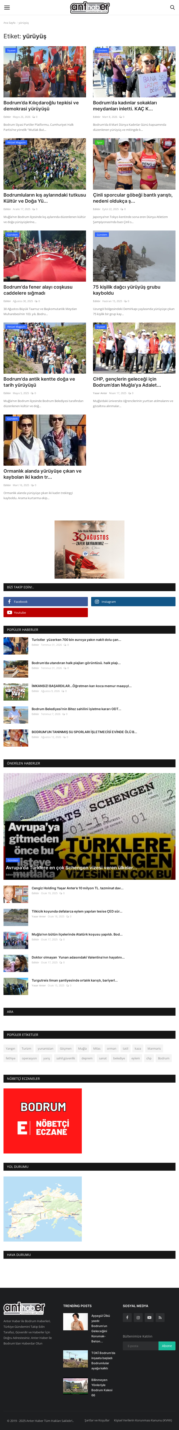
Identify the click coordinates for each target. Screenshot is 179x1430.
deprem (87, 1058)
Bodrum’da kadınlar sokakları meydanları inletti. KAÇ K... (125, 106)
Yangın (10, 1048)
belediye (119, 1058)
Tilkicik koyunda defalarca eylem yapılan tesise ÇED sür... (77, 911)
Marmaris (154, 1048)
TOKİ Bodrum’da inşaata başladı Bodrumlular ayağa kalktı (103, 1360)
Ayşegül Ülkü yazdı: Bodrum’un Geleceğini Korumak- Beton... (100, 1328)
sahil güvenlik (65, 1058)
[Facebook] (127, 1317)
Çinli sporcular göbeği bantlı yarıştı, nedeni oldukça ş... (133, 198)
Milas (96, 1048)
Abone (167, 1346)
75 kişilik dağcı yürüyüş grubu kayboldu (126, 290)
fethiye (10, 1058)
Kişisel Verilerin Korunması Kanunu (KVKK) (143, 1420)
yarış (46, 1058)
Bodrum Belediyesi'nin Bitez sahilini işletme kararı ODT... (76, 709)
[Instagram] (138, 1317)
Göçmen (66, 1048)
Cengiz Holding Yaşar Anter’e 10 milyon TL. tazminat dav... (78, 888)
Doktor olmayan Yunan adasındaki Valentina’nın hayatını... (78, 957)
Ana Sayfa (9, 22)
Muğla (82, 1048)
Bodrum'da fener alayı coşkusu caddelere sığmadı (37, 290)
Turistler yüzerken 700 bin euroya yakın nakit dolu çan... (76, 640)
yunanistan (45, 1048)
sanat (103, 1058)
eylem (135, 1058)
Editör (7, 117)
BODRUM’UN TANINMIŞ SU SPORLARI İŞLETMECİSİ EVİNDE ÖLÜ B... (84, 732)
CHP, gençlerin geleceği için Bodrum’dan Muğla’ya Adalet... (127, 382)
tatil (125, 1048)
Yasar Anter (100, 393)
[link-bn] (89, 550)
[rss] (160, 1317)
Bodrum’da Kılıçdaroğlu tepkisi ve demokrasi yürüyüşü (41, 106)
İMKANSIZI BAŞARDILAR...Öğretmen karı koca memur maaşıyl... (82, 686)
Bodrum (163, 1058)
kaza (138, 1048)
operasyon (29, 1058)
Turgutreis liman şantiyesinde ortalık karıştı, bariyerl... (75, 980)
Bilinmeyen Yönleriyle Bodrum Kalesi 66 (101, 1387)
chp (148, 1058)
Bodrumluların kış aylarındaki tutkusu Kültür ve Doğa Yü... (44, 198)
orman (111, 1048)
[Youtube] (149, 1317)
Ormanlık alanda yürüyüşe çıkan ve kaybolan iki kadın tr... (42, 474)
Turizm (26, 1048)
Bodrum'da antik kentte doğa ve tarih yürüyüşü (39, 382)
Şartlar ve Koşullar (97, 1420)
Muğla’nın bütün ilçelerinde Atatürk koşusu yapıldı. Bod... (77, 934)
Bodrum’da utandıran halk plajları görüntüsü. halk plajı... (76, 663)
